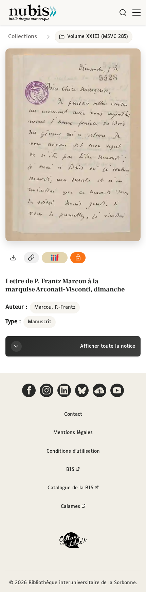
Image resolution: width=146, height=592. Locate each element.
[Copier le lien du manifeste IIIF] (55, 257)
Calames (70, 506)
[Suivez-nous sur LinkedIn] (64, 390)
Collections (22, 37)
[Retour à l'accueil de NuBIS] (32, 12)
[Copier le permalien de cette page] (31, 257)
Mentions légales (73, 432)
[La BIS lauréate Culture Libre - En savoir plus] (73, 541)
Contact (73, 414)
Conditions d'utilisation (73, 451)
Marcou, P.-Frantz (54, 307)
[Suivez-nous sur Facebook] (29, 390)
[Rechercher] (123, 12)
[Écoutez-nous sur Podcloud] (99, 390)
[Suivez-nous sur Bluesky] (82, 390)
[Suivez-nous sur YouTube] (117, 390)
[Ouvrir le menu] (136, 12)
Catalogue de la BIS (70, 488)
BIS (70, 469)
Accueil (112, 35)
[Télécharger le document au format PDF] (13, 257)
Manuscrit (39, 322)
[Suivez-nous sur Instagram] (46, 390)
